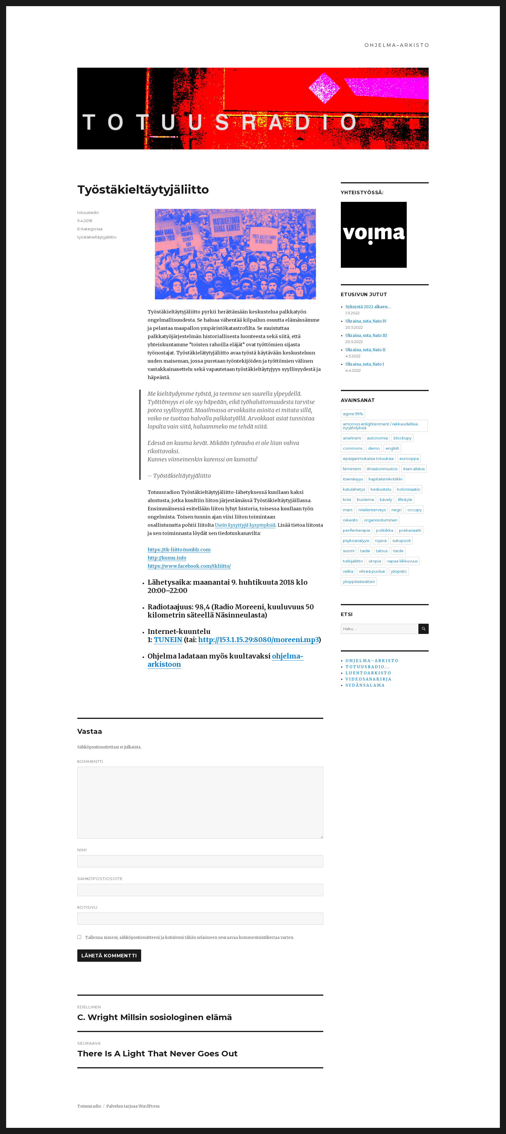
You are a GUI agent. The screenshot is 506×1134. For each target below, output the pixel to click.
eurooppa (409, 458)
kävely (386, 499)
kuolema (365, 499)
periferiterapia (356, 530)
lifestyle (405, 499)
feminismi (352, 468)
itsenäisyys (353, 479)
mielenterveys (372, 509)
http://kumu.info (167, 558)
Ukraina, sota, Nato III (366, 335)
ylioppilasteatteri (359, 581)
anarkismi (352, 438)
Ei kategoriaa (89, 228)
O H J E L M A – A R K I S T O (397, 45)
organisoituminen (380, 520)
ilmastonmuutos (382, 468)
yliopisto (399, 571)
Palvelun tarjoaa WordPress (133, 1106)
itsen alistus (414, 468)
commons (352, 448)
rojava (381, 540)
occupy (414, 509)
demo (374, 448)
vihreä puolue (372, 571)
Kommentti (90, 761)
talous (381, 550)
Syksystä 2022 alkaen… (368, 306)
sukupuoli (401, 540)
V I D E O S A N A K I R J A (368, 679)
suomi (348, 550)
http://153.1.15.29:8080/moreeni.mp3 (258, 639)
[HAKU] (423, 629)
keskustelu (381, 489)
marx (348, 509)
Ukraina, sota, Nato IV (366, 321)
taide (365, 550)
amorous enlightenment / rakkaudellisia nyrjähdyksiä (380, 426)
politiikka (384, 530)
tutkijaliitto (353, 561)
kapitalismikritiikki (385, 479)
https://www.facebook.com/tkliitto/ (189, 566)
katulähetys (354, 489)
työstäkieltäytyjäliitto (97, 237)
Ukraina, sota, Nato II (365, 349)
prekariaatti (410, 530)
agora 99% (353, 413)
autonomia (377, 438)
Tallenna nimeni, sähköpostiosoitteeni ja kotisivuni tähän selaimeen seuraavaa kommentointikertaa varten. (189, 937)
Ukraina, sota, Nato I (365, 364)
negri (396, 509)
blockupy (402, 438)
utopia (375, 561)
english (392, 448)
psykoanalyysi (356, 540)
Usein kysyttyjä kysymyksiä (245, 525)
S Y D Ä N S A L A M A (365, 685)
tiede (398, 550)
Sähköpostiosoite (100, 878)
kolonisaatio (408, 489)
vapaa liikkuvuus (402, 561)
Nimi (82, 849)
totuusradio (88, 212)
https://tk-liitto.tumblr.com (179, 549)
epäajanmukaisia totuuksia (368, 458)
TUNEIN (168, 639)
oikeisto (350, 520)
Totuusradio (89, 1106)
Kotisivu (87, 907)
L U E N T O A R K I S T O (368, 673)
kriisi (347, 499)
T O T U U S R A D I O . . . (367, 666)
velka (348, 571)
